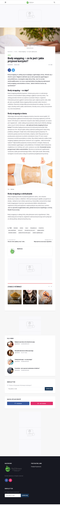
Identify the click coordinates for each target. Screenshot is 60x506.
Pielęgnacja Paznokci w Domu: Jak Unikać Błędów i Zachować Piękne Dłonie (45, 300)
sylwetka (41, 228)
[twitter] (13, 70)
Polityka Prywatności (36, 466)
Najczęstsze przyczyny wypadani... (43, 241)
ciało (26, 228)
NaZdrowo (10, 51)
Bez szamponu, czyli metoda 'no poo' (30, 301)
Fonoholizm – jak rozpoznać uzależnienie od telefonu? (27, 368)
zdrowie (16, 228)
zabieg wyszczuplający (24, 232)
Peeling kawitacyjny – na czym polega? (23, 359)
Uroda (15, 51)
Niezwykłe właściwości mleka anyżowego (24, 350)
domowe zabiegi (12, 232)
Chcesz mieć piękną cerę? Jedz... (16, 241)
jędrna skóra (40, 230)
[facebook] (9, 70)
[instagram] (10, 480)
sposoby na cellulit (30, 230)
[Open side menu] (5, 2)
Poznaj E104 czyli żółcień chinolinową (15, 301)
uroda (21, 228)
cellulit (20, 230)
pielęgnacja (33, 228)
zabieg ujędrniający (38, 232)
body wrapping (12, 230)
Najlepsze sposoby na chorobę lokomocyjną (25, 342)
